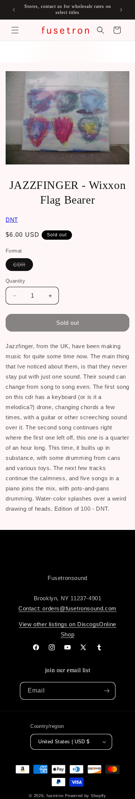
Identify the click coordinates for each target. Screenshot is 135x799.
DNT (12, 219)
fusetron (55, 795)
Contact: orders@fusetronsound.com (67, 608)
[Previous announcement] (14, 10)
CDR (23, 266)
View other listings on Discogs (59, 624)
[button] (15, 30)
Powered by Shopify (85, 795)
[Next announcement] (121, 10)
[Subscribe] (107, 691)
